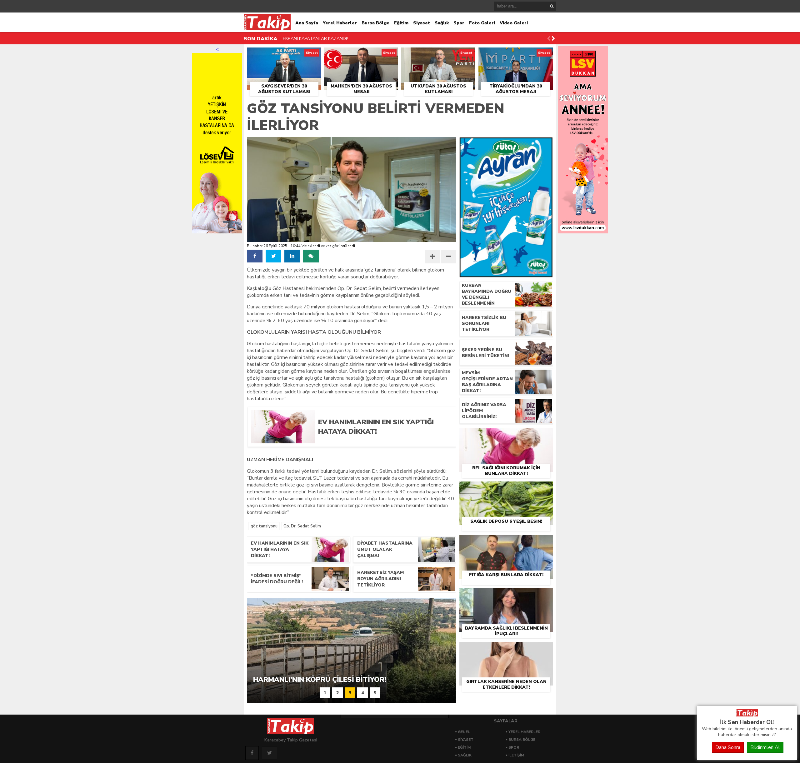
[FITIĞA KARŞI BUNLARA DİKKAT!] (506, 542)
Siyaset (421, 23)
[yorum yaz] (311, 256)
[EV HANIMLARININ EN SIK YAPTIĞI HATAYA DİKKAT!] (382, 441)
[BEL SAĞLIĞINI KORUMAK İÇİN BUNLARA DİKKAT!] (506, 435)
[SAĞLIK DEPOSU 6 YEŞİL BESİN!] (506, 488)
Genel (464, 731)
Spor (458, 23)
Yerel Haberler (340, 23)
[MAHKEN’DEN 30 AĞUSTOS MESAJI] (361, 54)
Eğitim (401, 23)
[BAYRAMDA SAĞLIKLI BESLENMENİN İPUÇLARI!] (506, 595)
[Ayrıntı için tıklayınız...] (583, 231)
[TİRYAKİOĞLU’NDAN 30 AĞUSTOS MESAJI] (515, 54)
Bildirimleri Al (765, 747)
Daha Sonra (727, 747)
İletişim (516, 755)
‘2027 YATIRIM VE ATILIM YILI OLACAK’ (322, 39)
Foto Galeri (482, 23)
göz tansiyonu (264, 526)
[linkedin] (292, 256)
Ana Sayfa (306, 23)
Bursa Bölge (375, 23)
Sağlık (442, 23)
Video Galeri (514, 23)
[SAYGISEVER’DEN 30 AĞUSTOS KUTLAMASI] (284, 54)
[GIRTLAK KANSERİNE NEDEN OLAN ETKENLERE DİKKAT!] (506, 649)
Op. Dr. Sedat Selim (302, 526)
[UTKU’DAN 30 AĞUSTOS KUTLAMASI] (438, 54)
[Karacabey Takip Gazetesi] (747, 714)
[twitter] (273, 256)
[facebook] (254, 256)
